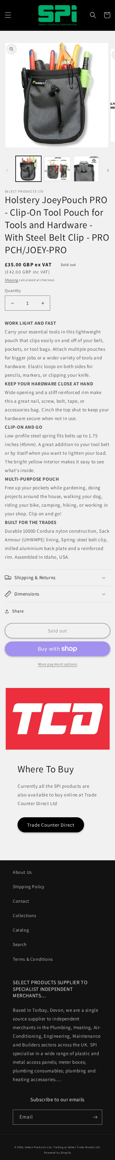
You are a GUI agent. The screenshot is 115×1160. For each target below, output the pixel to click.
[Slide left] (7, 170)
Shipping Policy (28, 886)
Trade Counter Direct (50, 825)
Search (20, 944)
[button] (8, 15)
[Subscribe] (95, 1117)
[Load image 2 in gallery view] (57, 169)
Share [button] (18, 611)
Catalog (21, 930)
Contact (21, 901)
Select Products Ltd (38, 1147)
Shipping (11, 280)
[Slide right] (108, 170)
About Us (22, 872)
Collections (24, 915)
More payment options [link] (57, 664)
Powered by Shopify (57, 1152)
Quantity (13, 290)
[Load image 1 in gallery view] (28, 169)
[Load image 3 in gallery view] (86, 169)
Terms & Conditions (33, 959)
